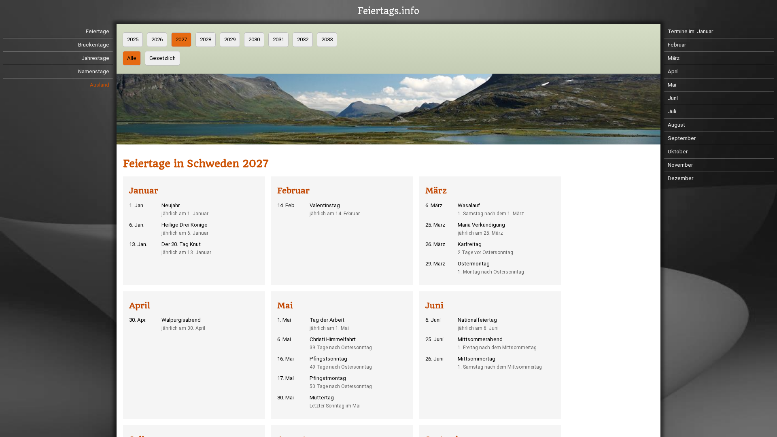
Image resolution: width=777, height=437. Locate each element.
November (680, 165)
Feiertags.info (388, 11)
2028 (205, 39)
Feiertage (97, 31)
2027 (181, 39)
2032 (302, 39)
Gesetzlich (162, 58)
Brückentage (93, 45)
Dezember (680, 178)
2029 (230, 39)
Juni (673, 98)
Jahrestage (95, 58)
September (682, 138)
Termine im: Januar (690, 31)
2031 (278, 39)
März (673, 58)
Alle (131, 58)
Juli (672, 111)
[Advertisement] (621, 272)
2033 (327, 39)
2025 (132, 39)
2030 (254, 39)
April (673, 71)
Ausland (99, 85)
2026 (157, 39)
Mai (672, 85)
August (676, 125)
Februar (677, 45)
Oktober (678, 151)
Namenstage (93, 71)
